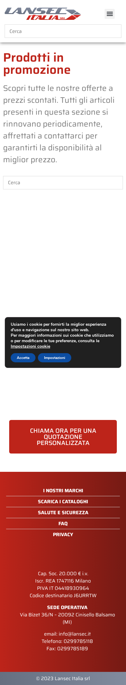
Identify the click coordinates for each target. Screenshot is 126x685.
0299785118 (78, 641)
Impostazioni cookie (30, 346)
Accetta (23, 357)
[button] (110, 14)
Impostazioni (54, 357)
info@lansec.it (75, 634)
